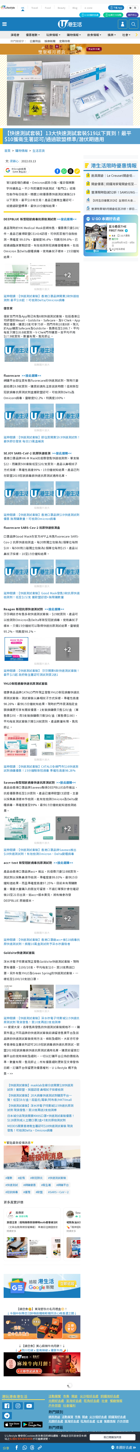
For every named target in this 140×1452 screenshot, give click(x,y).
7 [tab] (62, 49)
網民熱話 (54, 1417)
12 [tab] (80, 49)
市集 (66, 1396)
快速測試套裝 (58, 1178)
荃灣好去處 (74, 1400)
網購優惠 (30, 1185)
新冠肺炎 (37, 1178)
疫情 (22, 1178)
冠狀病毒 (12, 1192)
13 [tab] (63, 53)
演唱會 (15, 35)
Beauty (61, 7)
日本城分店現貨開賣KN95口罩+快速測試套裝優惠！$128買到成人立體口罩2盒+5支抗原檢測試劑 (41, 1117)
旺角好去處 (91, 1400)
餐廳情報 (116, 1400)
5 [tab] (76, 45)
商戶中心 (132, 14)
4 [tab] (73, 45)
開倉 (74, 1396)
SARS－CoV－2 (59, 1192)
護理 (27, 1192)
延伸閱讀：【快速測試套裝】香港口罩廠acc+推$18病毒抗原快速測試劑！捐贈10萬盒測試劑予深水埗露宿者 (42, 941)
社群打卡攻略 (114, 14)
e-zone (88, 7)
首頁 (7, 150)
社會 (105, 1400)
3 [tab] (69, 45)
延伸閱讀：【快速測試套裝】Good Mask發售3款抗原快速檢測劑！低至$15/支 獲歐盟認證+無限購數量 (42, 595)
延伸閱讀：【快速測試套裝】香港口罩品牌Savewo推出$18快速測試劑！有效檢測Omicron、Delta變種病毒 (40, 852)
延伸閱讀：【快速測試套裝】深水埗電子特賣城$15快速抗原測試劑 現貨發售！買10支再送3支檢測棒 (41, 1020)
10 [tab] (73, 49)
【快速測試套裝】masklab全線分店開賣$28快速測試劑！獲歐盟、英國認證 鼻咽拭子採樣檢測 (40, 1087)
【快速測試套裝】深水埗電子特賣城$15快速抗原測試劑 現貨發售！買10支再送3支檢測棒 (40, 1107)
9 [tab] (69, 49)
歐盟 (40, 1192)
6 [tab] (80, 45)
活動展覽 (54, 1396)
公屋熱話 (35, 41)
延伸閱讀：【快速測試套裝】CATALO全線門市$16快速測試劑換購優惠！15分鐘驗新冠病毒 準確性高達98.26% (41, 768)
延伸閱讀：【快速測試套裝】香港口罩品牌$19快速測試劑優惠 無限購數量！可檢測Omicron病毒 (41, 516)
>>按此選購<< (67, 219)
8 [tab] (65, 49)
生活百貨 (38, 150)
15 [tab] (71, 53)
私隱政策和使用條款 (21, 1439)
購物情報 (21, 150)
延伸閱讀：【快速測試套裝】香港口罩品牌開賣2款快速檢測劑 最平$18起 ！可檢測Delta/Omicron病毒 (41, 298)
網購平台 (63, 1185)
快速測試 (12, 1185)
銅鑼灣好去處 (110, 1396)
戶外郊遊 (54, 1405)
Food (48, 7)
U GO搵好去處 (91, 14)
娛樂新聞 (49, 41)
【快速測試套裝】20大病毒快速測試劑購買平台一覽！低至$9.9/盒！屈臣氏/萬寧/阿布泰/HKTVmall (39, 1097)
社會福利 (69, 1405)
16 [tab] (74, 53)
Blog (75, 7)
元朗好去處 (56, 1400)
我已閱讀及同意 (112, 1437)
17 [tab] (78, 53)
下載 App (117, 7)
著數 (9, 1178)
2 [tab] (65, 45)
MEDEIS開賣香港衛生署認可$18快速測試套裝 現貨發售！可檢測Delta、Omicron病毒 (40, 1128)
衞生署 (47, 1185)
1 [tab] (62, 45)
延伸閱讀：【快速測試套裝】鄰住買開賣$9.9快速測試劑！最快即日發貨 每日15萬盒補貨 (42, 439)
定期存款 (64, 41)
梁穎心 (14, 161)
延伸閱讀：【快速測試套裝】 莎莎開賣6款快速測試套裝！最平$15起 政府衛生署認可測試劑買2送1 (42, 672)
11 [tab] (76, 49)
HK (22, 7)
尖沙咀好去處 (89, 1396)
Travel (34, 7)
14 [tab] (67, 53)
